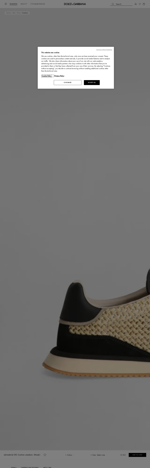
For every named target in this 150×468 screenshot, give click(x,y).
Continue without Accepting (104, 49)
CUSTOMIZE (67, 82)
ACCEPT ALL (92, 82)
